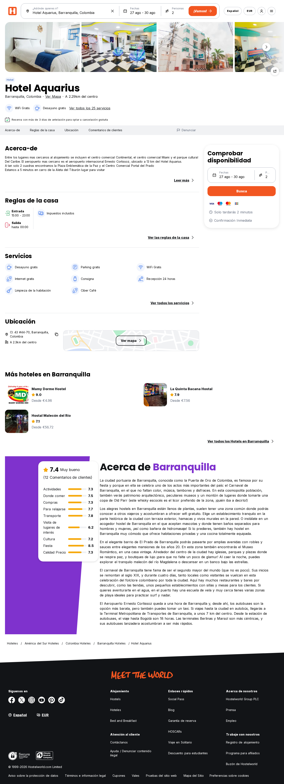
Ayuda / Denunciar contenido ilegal (130, 753)
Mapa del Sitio (194, 775)
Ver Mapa (53, 96)
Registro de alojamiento (242, 742)
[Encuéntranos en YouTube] (41, 700)
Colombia (33, 96)
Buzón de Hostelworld (241, 764)
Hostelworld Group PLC (242, 699)
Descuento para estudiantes (188, 753)
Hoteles (115, 710)
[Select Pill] (261, 11)
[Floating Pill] (266, 47)
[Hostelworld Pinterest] (51, 700)
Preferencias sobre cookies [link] (229, 775)
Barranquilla (14, 96)
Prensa (231, 710)
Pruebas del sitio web (161, 775)
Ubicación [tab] (72, 130)
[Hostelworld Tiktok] (61, 700)
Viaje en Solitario (180, 742)
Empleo (231, 720)
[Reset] (112, 11)
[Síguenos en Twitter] (21, 700)
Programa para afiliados (242, 753)
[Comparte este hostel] (275, 71)
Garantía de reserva (182, 720)
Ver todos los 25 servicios (89, 108)
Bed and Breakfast (123, 720)
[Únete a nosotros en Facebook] (11, 700)
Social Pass (176, 699)
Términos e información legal (85, 775)
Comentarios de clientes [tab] (105, 130)
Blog (171, 710)
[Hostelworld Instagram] (31, 700)
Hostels (115, 699)
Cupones (118, 775)
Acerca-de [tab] (12, 130)
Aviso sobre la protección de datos (33, 775)
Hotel (10, 79)
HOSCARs (175, 731)
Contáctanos (119, 742)
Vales (136, 775)
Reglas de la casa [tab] (42, 130)
